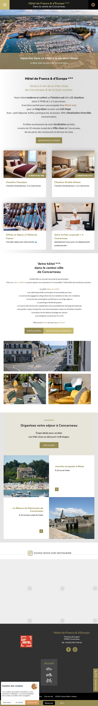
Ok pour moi (32, 702)
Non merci (7, 702)
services (60, 322)
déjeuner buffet (53, 289)
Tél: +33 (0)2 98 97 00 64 (72, 642)
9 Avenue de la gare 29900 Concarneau (72, 638)
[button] (4, 31)
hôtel (45, 322)
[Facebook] (68, 649)
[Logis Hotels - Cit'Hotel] (26, 641)
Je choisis (19, 702)
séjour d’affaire (19, 282)
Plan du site (48, 696)
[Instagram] (75, 649)
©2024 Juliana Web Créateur (66, 696)
